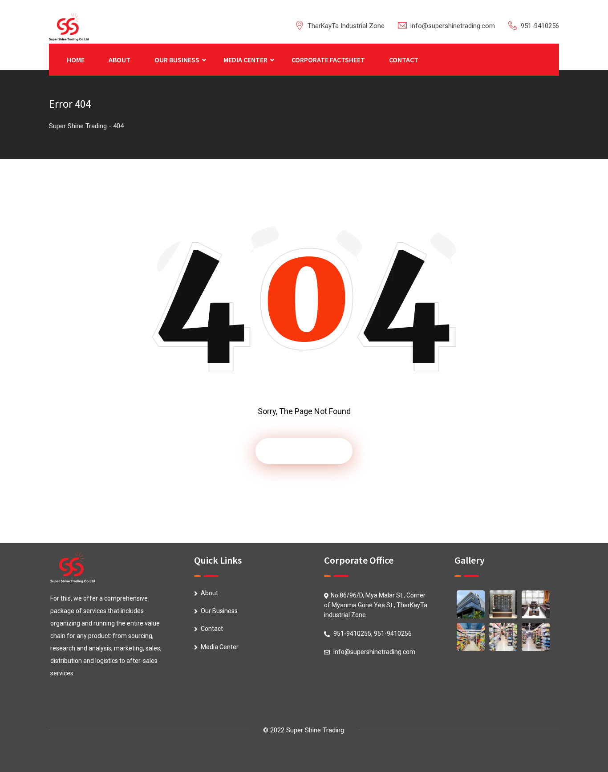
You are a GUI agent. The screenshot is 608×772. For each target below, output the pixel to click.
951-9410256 (540, 26)
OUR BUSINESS (176, 59)
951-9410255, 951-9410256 (372, 633)
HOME (76, 59)
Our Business (219, 610)
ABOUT (119, 59)
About (209, 593)
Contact (212, 628)
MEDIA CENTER (245, 59)
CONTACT (403, 59)
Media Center (220, 646)
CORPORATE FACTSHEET (328, 59)
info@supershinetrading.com (452, 26)
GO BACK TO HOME (304, 451)
